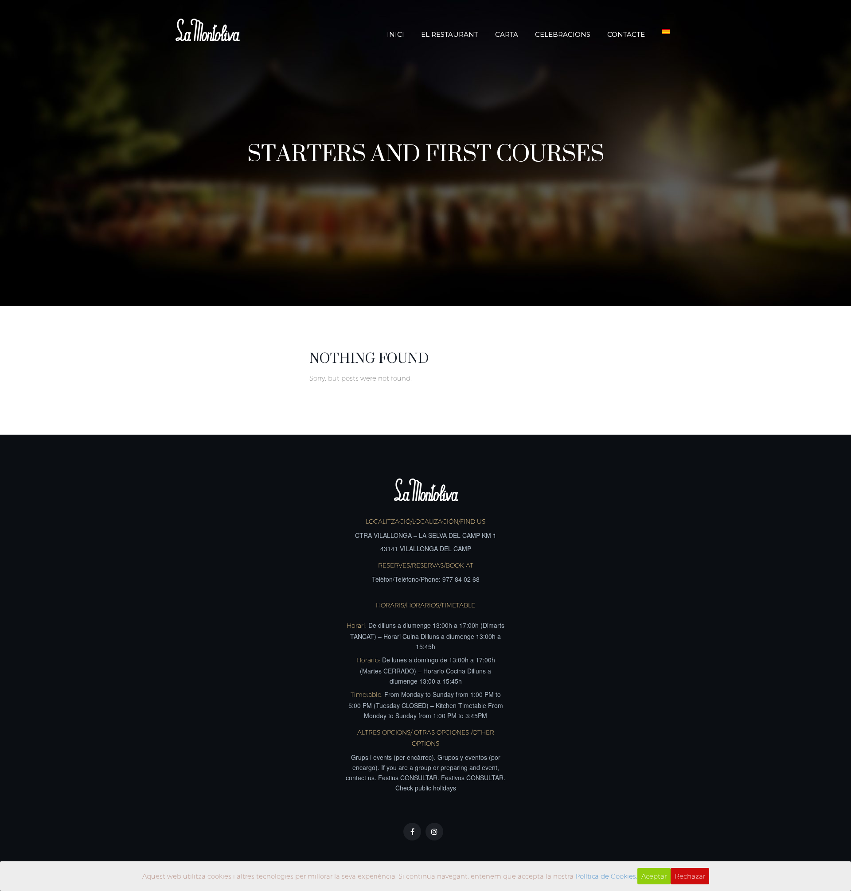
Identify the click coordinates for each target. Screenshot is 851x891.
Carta (506, 34)
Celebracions (562, 34)
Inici (395, 34)
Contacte (626, 34)
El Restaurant (449, 34)
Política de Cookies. (606, 876)
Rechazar (690, 876)
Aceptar (654, 876)
